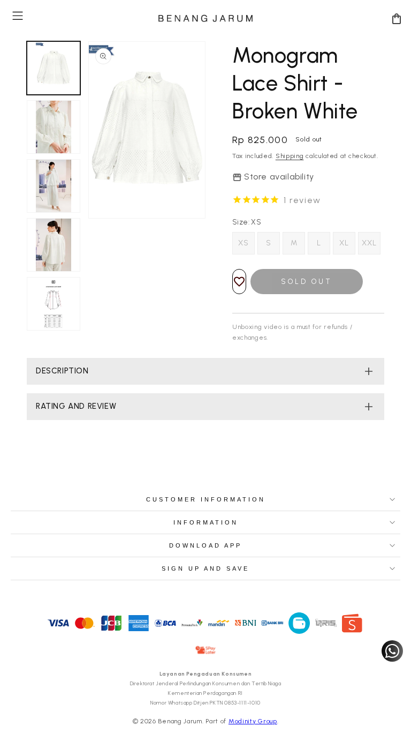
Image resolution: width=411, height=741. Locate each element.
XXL (369, 243)
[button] (18, 16)
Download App (205, 545)
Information (205, 522)
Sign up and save (205, 568)
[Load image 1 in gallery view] (53, 68)
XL (344, 243)
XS (243, 243)
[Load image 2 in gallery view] (53, 127)
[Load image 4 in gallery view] (53, 245)
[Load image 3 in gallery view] (53, 186)
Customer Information (205, 499)
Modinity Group (253, 721)
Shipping (290, 156)
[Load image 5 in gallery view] (53, 304)
